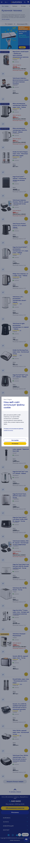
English (10, 399)
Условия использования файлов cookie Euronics (13, 429)
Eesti (5, 399)
